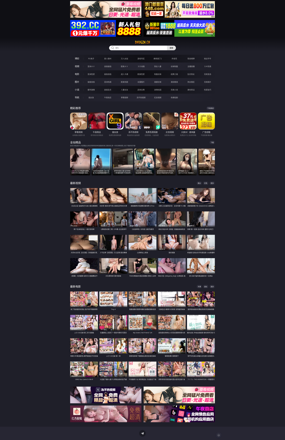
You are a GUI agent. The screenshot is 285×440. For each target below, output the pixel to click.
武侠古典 (141, 90)
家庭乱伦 (107, 90)
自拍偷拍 (107, 66)
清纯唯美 (174, 82)
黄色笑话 (191, 90)
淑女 (205, 287)
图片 (77, 81)
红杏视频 (157, 97)
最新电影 (75, 286)
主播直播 (191, 66)
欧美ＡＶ (124, 66)
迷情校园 (157, 90)
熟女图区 (191, 82)
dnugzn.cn (142, 42)
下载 (212, 142)
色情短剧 (174, 97)
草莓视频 (124, 97)
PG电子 (91, 58)
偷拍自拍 (107, 74)
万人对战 (124, 58)
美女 (199, 183)
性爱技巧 (207, 90)
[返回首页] (218, 435)
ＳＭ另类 (207, 66)
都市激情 (91, 90)
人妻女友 (124, 90)
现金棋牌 (191, 58)
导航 (77, 97)
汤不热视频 (141, 97)
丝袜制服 (174, 66)
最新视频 (75, 183)
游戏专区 (141, 58)
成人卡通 (124, 74)
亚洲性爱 (91, 74)
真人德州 (107, 58)
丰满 (199, 287)
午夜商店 (107, 97)
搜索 (171, 48)
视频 (77, 66)
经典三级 (174, 74)
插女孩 (91, 97)
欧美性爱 (141, 74)
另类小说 (174, 90)
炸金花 (174, 58)
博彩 (77, 58)
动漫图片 (141, 82)
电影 (77, 74)
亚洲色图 (107, 82)
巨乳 (205, 183)
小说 (77, 89)
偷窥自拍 (91, 82)
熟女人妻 (157, 66)
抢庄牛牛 (207, 58)
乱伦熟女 (191, 74)
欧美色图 (124, 82)
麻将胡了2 (158, 58)
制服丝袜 (157, 74)
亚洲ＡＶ (91, 66)
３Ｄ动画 (141, 66)
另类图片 (207, 82)
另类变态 (207, 74)
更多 (212, 183)
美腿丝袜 (157, 82)
